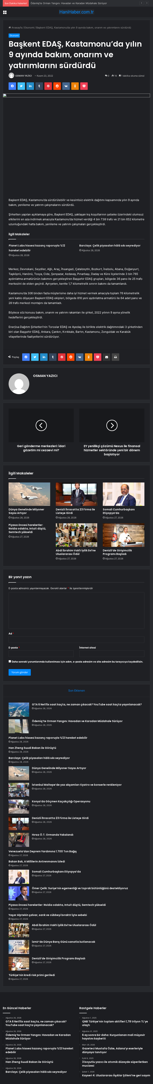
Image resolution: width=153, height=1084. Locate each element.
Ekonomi (29, 27)
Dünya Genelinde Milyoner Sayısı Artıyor (26, 511)
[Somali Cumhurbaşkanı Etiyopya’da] (123, 494)
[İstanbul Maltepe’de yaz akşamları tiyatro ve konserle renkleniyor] (19, 790)
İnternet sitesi (87, 647)
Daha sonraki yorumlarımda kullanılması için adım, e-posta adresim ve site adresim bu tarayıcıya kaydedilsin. (77, 661)
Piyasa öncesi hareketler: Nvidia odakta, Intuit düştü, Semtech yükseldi (27, 528)
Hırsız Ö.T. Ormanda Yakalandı (52, 835)
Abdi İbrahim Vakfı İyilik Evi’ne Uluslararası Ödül (76, 552)
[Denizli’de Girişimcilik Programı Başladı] (123, 535)
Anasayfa (16, 27)
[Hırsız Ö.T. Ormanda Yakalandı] (19, 840)
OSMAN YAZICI (23, 75)
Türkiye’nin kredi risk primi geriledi (32, 975)
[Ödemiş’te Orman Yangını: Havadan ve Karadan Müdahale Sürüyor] (19, 726)
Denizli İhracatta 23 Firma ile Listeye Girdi (75, 511)
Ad (11, 633)
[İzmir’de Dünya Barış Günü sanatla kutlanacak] (19, 947)
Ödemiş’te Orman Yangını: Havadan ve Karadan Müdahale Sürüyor (69, 3)
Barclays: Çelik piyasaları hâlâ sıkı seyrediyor (109, 245)
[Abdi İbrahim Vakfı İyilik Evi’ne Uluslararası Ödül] (76, 535)
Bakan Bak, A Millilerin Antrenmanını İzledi (37, 861)
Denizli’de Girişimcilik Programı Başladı (117, 552)
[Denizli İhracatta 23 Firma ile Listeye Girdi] (76, 494)
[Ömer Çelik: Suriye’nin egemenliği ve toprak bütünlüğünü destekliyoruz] (19, 893)
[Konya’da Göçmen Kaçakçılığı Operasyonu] (19, 807)
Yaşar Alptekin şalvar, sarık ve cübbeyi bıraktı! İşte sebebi (48, 915)
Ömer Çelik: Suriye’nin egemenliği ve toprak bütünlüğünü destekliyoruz (80, 888)
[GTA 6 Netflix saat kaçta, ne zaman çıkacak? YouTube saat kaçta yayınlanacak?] (19, 710)
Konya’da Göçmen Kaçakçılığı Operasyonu (61, 801)
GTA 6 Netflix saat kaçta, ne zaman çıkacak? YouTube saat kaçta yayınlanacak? (87, 704)
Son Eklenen (76, 690)
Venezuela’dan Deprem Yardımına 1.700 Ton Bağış (43, 851)
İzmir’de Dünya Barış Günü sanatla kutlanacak (63, 942)
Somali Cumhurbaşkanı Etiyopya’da (119, 511)
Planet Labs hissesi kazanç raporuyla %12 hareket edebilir (48, 738)
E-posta (14, 647)
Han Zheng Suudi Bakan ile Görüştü (32, 748)
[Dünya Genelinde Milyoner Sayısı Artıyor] (29, 494)
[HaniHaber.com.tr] (76, 11)
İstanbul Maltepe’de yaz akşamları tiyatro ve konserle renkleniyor (77, 785)
